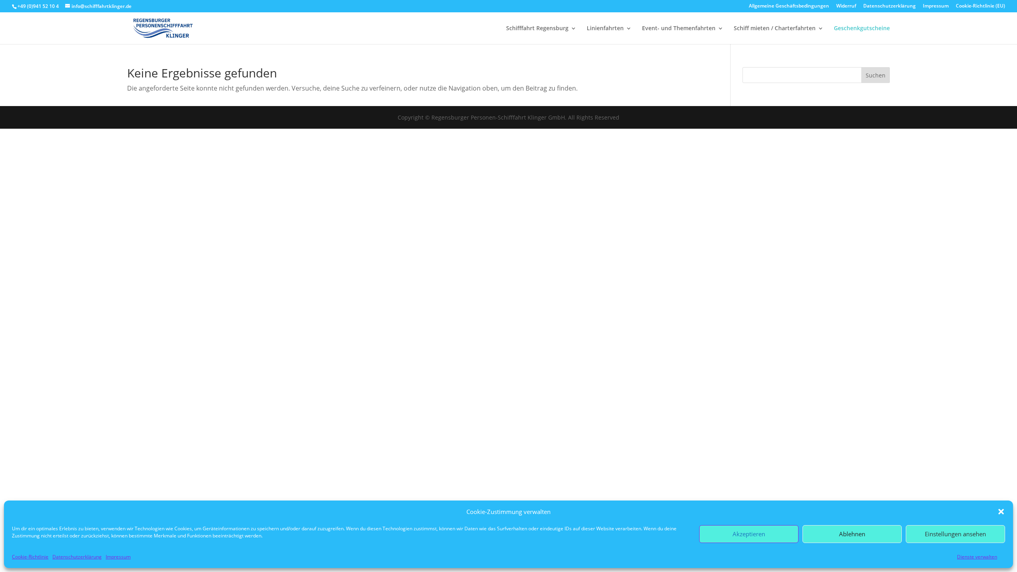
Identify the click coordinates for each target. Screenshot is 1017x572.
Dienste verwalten (977, 556)
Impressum (118, 556)
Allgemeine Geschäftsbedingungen (789, 6)
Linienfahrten (605, 28)
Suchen (876, 75)
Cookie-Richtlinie (30, 556)
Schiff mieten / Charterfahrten (775, 28)
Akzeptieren (749, 534)
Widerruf (846, 6)
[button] (1001, 512)
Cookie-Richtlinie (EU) (980, 6)
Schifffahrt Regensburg (537, 28)
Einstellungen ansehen (955, 534)
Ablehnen (852, 534)
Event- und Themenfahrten (678, 28)
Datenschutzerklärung (77, 556)
